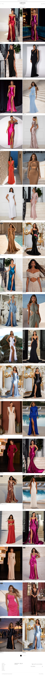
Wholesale (3, 670)
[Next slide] (21, 25)
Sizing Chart (3, 664)
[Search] (3, 4)
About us (3, 665)
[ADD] (43, 219)
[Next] (25, 655)
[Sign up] (42, 666)
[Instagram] (20, 663)
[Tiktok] (21, 663)
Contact (3, 663)
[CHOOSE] (21, 40)
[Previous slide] (1, 25)
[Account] (42, 4)
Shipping (3, 666)
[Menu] (1, 4)
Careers (3, 669)
